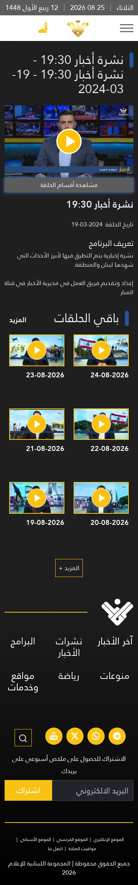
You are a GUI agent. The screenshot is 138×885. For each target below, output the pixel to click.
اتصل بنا (55, 848)
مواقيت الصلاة (82, 848)
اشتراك (28, 790)
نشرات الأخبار (69, 647)
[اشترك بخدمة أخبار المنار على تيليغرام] (117, 737)
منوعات (115, 676)
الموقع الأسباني (35, 839)
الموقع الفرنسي (72, 839)
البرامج (23, 641)
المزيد (17, 320)
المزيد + (69, 568)
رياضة (69, 676)
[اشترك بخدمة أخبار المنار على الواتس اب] (96, 737)
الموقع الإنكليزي (109, 839)
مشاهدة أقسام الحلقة (69, 184)
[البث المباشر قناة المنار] (54, 737)
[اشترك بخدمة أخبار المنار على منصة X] (75, 737)
